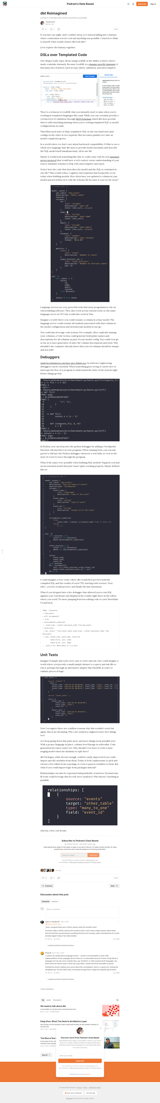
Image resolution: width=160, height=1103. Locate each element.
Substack (69, 1098)
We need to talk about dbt (53, 1006)
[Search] (128, 4)
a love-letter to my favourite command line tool (58, 1009)
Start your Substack (74, 1093)
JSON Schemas (83, 119)
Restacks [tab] (55, 901)
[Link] (37, 54)
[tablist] (49, 901)
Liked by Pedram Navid (54, 924)
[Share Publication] (133, 4)
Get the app (90, 1093)
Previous (48, 886)
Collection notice (95, 1087)
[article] (80, 1010)
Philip (47, 953)
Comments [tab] (45, 901)
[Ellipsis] (118, 921)
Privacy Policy (96, 1068)
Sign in (153, 4)
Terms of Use (90, 1066)
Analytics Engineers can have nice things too (63, 363)
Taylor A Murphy (51, 922)
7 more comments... (47, 989)
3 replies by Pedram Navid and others (61, 945)
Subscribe (142, 4)
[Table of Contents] (2, 551)
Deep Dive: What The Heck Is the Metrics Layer (63, 1021)
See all (44, 1055)
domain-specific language (102, 64)
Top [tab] (43, 1000)
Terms (85, 1087)
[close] (101, 1028)
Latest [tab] (48, 1000)
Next (113, 886)
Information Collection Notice (79, 1068)
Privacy (79, 1087)
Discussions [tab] (57, 1000)
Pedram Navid (50, 22)
